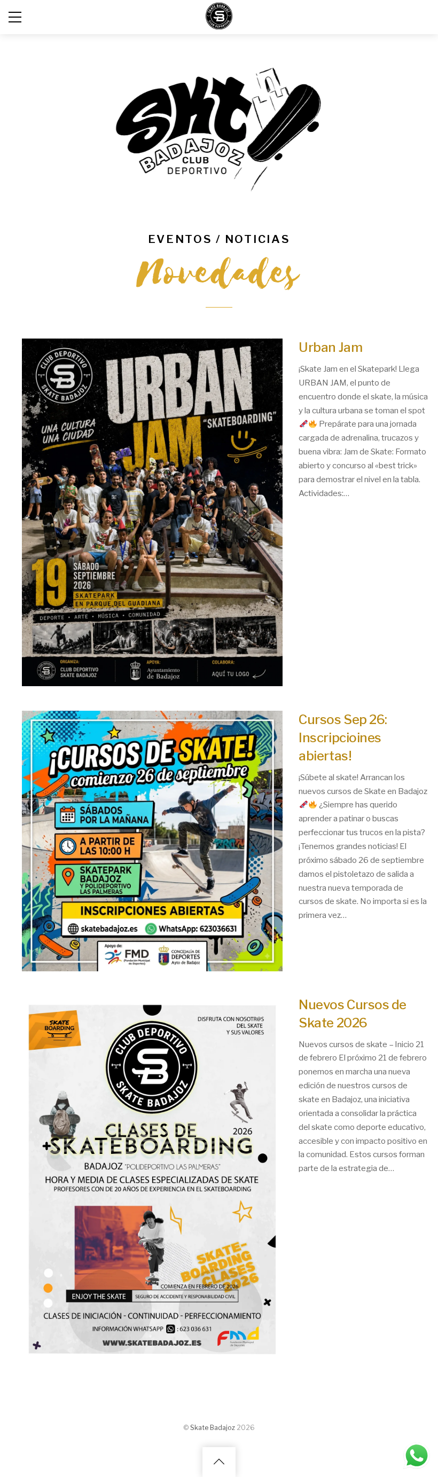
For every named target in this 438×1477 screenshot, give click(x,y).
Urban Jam (330, 347)
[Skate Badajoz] (219, 24)
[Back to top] (219, 1462)
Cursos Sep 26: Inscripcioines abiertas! (343, 738)
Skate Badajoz (212, 1428)
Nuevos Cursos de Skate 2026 (352, 1014)
